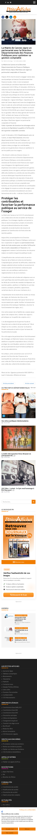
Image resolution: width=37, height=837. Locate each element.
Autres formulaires (9, 731)
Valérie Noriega (8, 61)
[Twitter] (2, 3)
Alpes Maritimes (8, 772)
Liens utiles (6, 689)
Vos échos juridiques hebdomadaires (15, 421)
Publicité (6, 681)
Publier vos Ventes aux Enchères (13, 749)
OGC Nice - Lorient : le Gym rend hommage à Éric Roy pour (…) (17, 489)
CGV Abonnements (9, 697)
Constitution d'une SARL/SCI (12, 707)
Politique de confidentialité (27, 810)
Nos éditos (6, 805)
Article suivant (29, 383)
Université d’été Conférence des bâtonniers (20, 619)
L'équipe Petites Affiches (11, 687)
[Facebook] (6, 3)
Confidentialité (8, 695)
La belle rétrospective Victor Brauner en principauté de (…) (16, 454)
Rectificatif (6, 726)
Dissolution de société (10, 792)
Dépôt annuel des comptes (11, 795)
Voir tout (33, 387)
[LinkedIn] (8, 3)
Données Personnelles (10, 692)
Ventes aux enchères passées (12, 746)
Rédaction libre (8, 729)
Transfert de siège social (11, 723)
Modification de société (10, 789)
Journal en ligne (8, 671)
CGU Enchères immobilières (12, 752)
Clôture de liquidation (10, 718)
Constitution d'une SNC (10, 713)
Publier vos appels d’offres (11, 762)
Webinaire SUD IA (21, 640)
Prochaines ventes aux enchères (13, 744)
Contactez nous (8, 684)
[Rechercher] (34, 502)
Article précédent (8, 383)
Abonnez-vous (19, 562)
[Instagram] (10, 3)
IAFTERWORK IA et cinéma (21, 631)
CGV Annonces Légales (10, 734)
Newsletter (6, 679)
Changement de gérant (10, 721)
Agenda (4, 608)
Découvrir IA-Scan (19, 595)
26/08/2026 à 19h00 (21, 615)
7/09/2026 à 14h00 (21, 638)
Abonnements (7, 676)
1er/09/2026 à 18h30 (21, 628)
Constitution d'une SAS (10, 710)
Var (4, 774)
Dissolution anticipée (10, 715)
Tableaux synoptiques (10, 673)
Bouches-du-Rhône (9, 777)
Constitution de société (10, 787)
